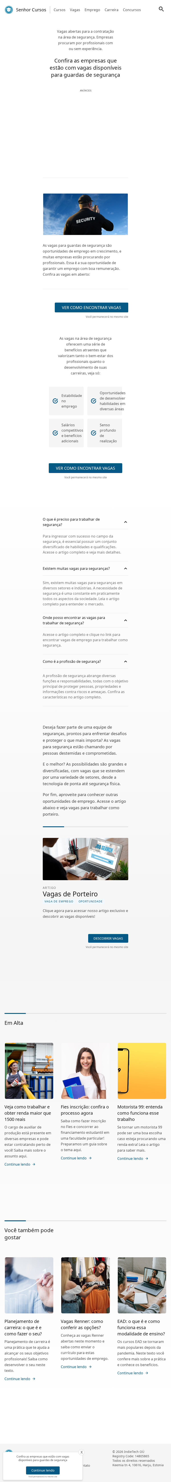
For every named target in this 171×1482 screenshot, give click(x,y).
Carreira (111, 9)
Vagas (75, 9)
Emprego (92, 9)
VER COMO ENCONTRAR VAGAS (91, 307)
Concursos (132, 9)
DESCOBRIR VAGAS (108, 938)
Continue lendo (42, 1470)
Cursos (59, 9)
